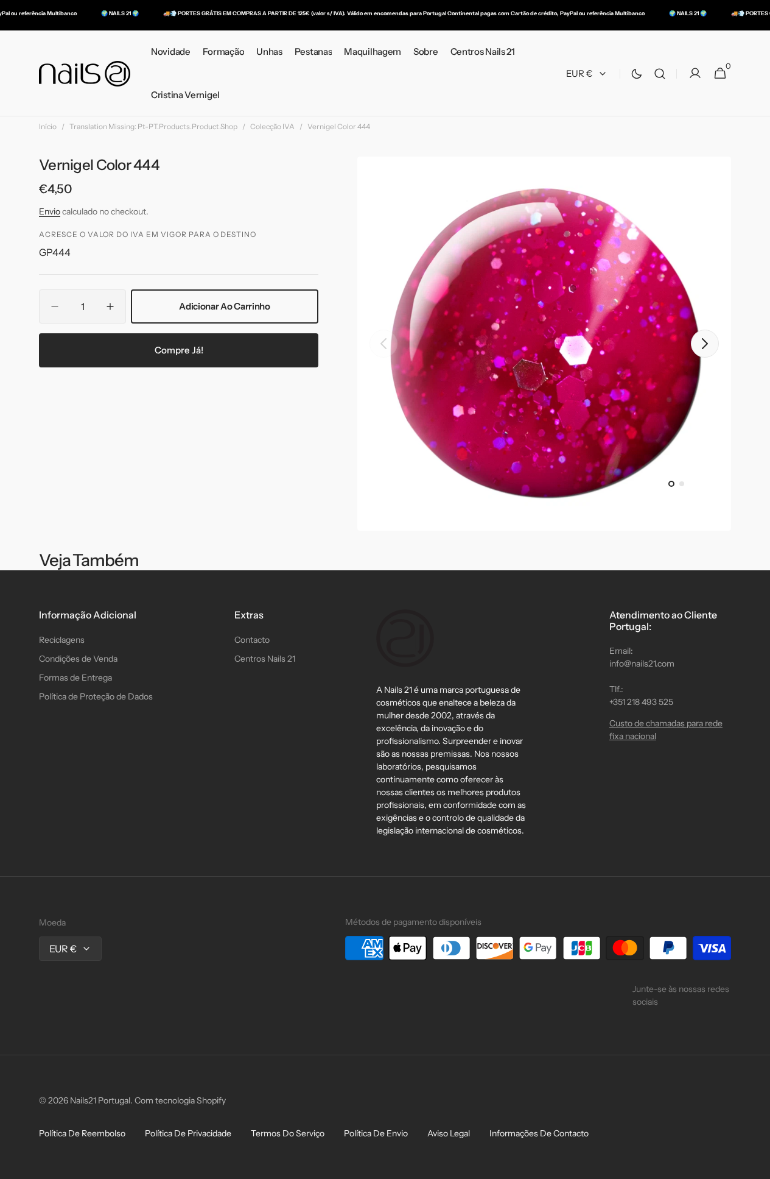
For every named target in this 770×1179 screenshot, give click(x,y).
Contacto (252, 639)
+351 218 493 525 (641, 701)
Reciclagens (62, 639)
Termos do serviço (287, 1133)
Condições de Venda (78, 658)
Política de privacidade (188, 1133)
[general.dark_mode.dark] (636, 73)
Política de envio (376, 1133)
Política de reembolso (82, 1133)
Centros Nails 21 (264, 658)
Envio (49, 211)
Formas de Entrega (75, 677)
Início (48, 126)
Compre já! (179, 349)
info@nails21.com (641, 663)
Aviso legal (448, 1133)
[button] (659, 73)
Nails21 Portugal (100, 1100)
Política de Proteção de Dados (96, 696)
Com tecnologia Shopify (180, 1100)
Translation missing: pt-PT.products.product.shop (153, 126)
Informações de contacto (539, 1133)
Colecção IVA (272, 126)
